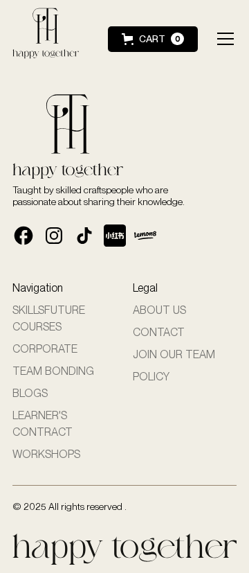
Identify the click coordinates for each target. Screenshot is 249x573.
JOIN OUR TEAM (174, 354)
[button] (153, 39)
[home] (51, 39)
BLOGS (30, 393)
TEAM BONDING (53, 371)
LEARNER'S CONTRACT (42, 424)
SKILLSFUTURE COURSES (48, 318)
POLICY (151, 376)
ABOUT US (159, 310)
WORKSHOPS (46, 454)
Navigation (37, 287)
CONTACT (159, 332)
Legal (145, 287)
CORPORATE (44, 348)
